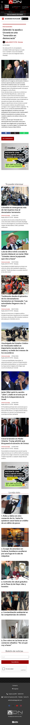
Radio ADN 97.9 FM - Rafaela (14, 42)
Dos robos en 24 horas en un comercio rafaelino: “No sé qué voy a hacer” (14, 643)
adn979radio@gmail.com (15, 700)
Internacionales (7, 26)
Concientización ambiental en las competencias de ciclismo (14, 613)
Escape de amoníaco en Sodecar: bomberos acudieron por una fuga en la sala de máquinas (14, 552)
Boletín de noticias (14, 651)
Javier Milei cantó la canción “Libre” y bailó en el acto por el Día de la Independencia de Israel (14, 396)
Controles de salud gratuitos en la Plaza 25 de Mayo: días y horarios (14, 584)
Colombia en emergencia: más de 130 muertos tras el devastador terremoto (13, 210)
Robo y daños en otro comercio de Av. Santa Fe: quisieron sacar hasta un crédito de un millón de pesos (14, 519)
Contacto (15, 685)
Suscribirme (15, 662)
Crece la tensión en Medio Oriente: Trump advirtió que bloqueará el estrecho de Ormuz (15, 441)
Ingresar (15, 689)
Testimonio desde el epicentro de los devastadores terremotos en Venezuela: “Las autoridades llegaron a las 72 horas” (14, 301)
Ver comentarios (7, 139)
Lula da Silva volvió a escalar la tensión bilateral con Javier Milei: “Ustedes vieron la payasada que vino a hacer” (14, 255)
